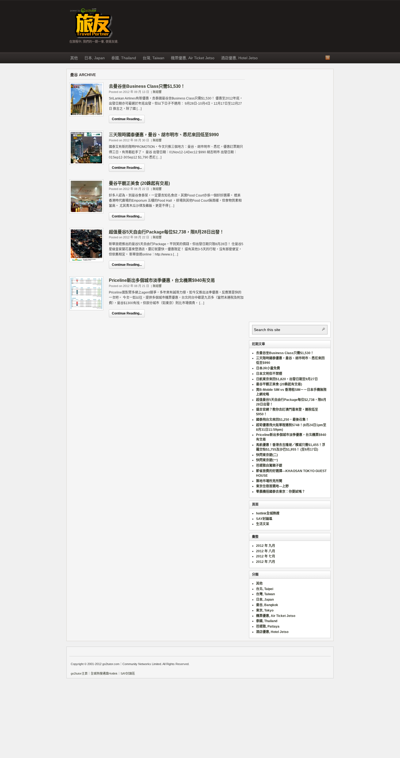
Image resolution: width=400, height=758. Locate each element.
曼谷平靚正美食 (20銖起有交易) (139, 183)
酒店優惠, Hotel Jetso (239, 58)
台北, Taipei (264, 589)
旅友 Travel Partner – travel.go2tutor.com (91, 23)
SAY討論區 (264, 519)
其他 (74, 58)
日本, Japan (94, 58)
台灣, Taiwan (153, 58)
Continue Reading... (127, 119)
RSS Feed (327, 57)
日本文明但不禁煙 (269, 374)
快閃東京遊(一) (267, 460)
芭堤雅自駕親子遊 (269, 465)
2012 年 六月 (265, 562)
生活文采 (262, 524)
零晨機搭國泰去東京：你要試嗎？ (280, 492)
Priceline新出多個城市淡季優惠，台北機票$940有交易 (162, 280)
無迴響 (157, 91)
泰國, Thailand (123, 58)
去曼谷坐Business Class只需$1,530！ (147, 86)
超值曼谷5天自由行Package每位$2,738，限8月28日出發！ (166, 232)
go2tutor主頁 (79, 673)
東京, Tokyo (264, 610)
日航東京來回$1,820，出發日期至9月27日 (287, 379)
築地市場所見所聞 (269, 481)
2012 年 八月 (265, 551)
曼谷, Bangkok (267, 605)
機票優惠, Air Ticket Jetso (192, 58)
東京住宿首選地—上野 (272, 486)
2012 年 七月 (265, 556)
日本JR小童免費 (268, 368)
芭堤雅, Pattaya (267, 626)
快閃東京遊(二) (267, 455)
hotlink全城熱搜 (267, 513)
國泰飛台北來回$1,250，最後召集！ (282, 420)
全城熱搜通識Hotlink (104, 673)
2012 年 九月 (265, 546)
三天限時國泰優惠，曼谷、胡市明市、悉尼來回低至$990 (164, 134)
